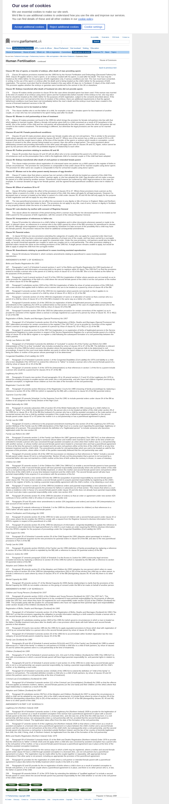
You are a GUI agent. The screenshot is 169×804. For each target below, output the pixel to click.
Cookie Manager (97, 799)
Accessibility (95, 37)
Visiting (86, 48)
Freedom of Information (37, 799)
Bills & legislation (53, 52)
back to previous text (107, 68)
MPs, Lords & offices (43, 48)
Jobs (48, 799)
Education (95, 48)
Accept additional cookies (29, 26)
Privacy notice (78, 799)
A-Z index (8, 799)
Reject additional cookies (64, 26)
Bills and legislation (53, 56)
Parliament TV (97, 52)
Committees (66, 52)
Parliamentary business (23, 48)
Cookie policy (87, 799)
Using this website (58, 799)
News (107, 52)
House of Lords (29, 52)
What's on (40, 52)
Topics (113, 52)
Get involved (75, 48)
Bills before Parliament (67, 56)
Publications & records (81, 52)
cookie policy (85, 18)
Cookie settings (93, 26)
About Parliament (61, 48)
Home (8, 48)
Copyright (69, 799)
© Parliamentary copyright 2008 (18, 796)
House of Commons (13, 52)
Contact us (125, 37)
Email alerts (105, 37)
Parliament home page (21, 56)
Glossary (16, 799)
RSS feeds (115, 37)
